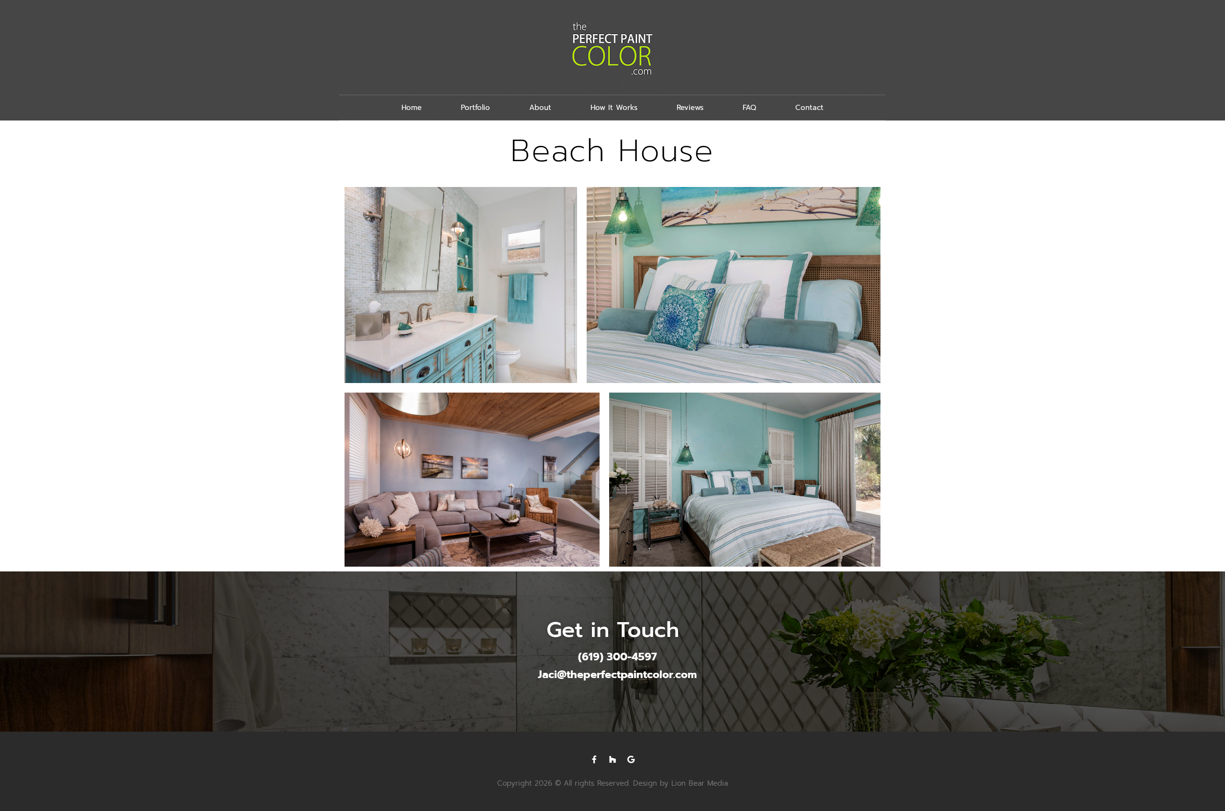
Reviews (690, 107)
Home (411, 107)
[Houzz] (612, 759)
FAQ (749, 107)
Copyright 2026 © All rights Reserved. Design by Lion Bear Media (612, 783)
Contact (809, 107)
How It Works (613, 107)
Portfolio (475, 107)
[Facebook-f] (594, 759)
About (540, 107)
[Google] (631, 759)
